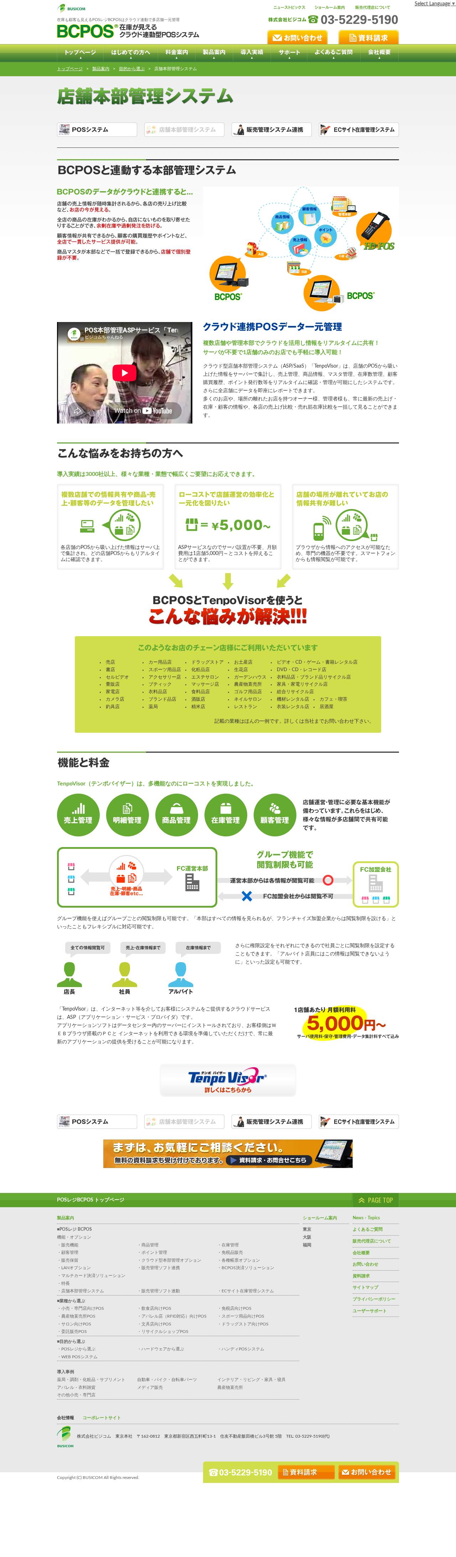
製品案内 (100, 69)
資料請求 (361, 1276)
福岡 (307, 1245)
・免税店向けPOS (234, 1308)
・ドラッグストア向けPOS (243, 1324)
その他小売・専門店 (76, 1395)
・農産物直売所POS (76, 1316)
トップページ (70, 69)
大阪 (307, 1237)
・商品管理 (148, 1245)
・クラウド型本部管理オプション (169, 1260)
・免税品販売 (230, 1252)
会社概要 (361, 1253)
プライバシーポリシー (374, 1299)
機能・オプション (74, 1237)
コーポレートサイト (102, 1418)
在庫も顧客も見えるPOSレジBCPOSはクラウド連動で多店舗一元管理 (118, 20)
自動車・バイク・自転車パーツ (167, 1379)
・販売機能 (67, 1245)
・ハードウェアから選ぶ (160, 1349)
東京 (307, 1229)
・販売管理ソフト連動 (158, 1291)
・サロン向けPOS (74, 1324)
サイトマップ (365, 1287)
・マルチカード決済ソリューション (91, 1275)
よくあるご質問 (368, 1229)
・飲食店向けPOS (154, 1308)
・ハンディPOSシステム (240, 1349)
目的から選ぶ (132, 69)
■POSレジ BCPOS (74, 1229)
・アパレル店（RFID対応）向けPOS (172, 1316)
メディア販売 (150, 1387)
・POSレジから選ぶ (76, 1349)
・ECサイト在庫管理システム (245, 1291)
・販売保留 (67, 1260)
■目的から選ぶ (71, 1341)
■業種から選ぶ (71, 1301)
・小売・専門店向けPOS (80, 1308)
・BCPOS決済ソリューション (245, 1268)
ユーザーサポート (370, 1311)
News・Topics (366, 1218)
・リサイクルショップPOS (162, 1331)
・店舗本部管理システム (80, 1291)
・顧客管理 (67, 1252)
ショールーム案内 (320, 1218)
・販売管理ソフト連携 (158, 1268)
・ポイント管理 (152, 1252)
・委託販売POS (72, 1331)
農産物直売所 (230, 1387)
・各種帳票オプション (238, 1260)
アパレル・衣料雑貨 (76, 1387)
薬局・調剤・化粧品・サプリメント (91, 1379)
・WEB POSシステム (77, 1357)
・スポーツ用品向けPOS (240, 1316)
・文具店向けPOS (154, 1324)
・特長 (63, 1283)
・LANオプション (74, 1268)
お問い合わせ (365, 1264)
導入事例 (65, 1372)
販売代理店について (372, 1241)
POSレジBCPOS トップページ (90, 1200)
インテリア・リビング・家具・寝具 (251, 1379)
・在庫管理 (228, 1245)
